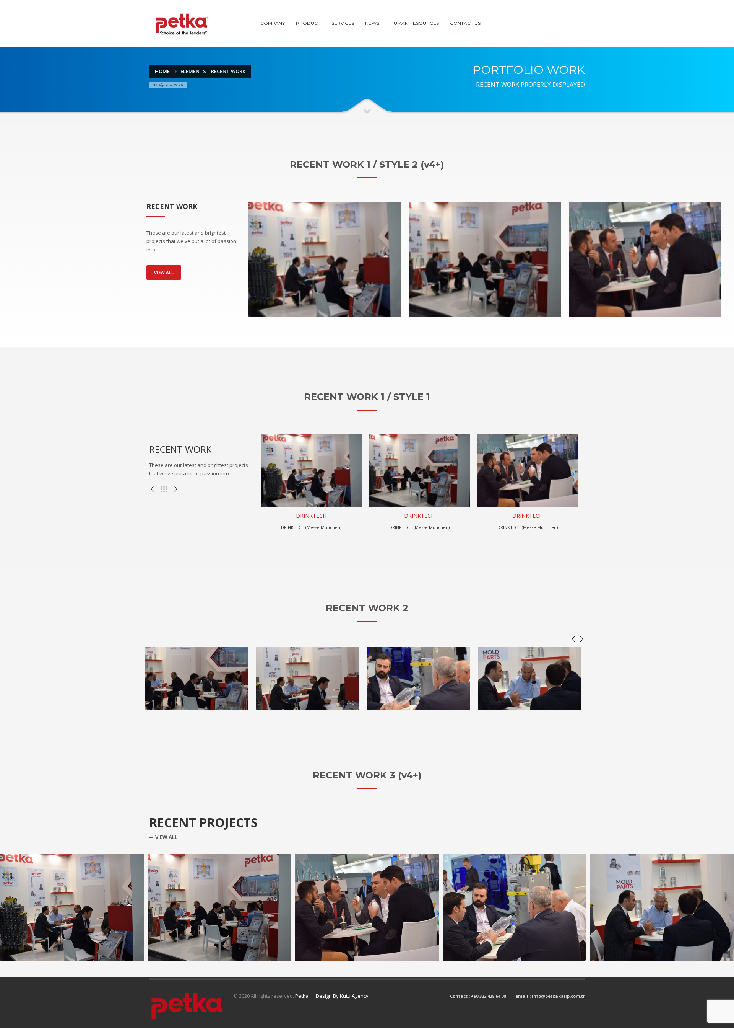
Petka (302, 995)
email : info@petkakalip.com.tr (550, 996)
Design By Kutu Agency (342, 995)
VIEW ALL (164, 272)
